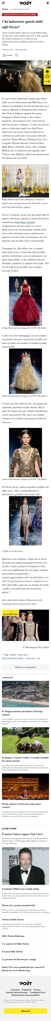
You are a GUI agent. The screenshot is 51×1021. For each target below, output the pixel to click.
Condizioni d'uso (37, 992)
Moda (5, 9)
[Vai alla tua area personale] (47, 2)
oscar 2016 (30, 658)
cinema (13, 655)
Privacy (37, 989)
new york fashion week (12, 658)
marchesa (22, 655)
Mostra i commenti (25, 667)
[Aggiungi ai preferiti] (16, 55)
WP (38, 658)
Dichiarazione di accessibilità (25, 995)
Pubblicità (26, 989)
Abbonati (25, 1011)
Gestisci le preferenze (17, 992)
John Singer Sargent (25, 222)
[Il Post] (25, 3)
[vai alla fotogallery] (25, 625)
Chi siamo (15, 989)
